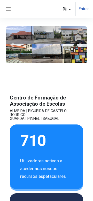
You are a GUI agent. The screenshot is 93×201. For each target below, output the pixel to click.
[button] (66, 9)
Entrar (84, 8)
